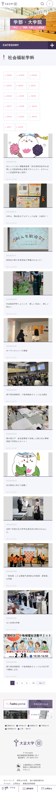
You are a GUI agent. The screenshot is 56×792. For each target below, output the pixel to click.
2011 (9, 127)
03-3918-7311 (32, 758)
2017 (9, 106)
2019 (21, 96)
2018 (33, 96)
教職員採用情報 (29, 784)
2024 (34, 75)
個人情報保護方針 (37, 780)
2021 (33, 86)
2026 (9, 75)
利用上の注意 (22, 780)
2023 (9, 86)
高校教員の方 (11, 729)
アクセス (7, 784)
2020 (9, 96)
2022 (20, 86)
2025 (21, 75)
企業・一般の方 (25, 729)
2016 (21, 106)
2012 (34, 117)
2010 (20, 127)
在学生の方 (22, 726)
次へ (41, 683)
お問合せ (16, 784)
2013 (21, 117)
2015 (34, 106)
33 (33, 683)
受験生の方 (11, 726)
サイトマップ (9, 780)
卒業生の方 (45, 726)
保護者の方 (34, 726)
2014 (9, 117)
